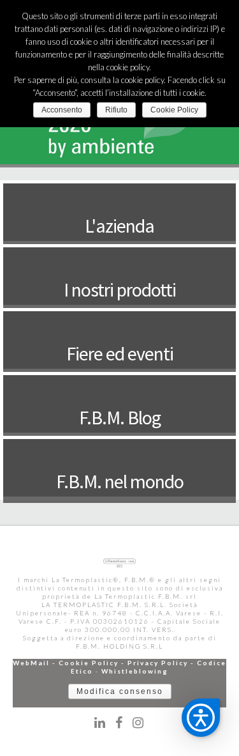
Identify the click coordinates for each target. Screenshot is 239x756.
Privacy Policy (157, 663)
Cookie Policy (89, 663)
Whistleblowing (134, 671)
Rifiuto (116, 109)
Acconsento (61, 109)
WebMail (31, 663)
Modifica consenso (119, 691)
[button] (201, 717)
